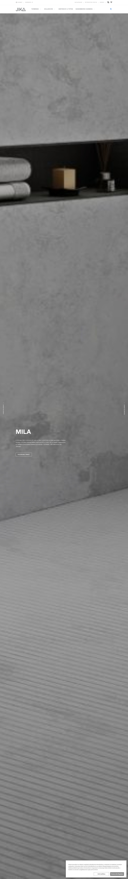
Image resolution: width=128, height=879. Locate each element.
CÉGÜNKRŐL (28, 2)
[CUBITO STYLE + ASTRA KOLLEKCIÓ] (124, 403)
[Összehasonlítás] (108, 2)
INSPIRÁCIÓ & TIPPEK (66, 9)
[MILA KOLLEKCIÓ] (3, 403)
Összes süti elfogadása (117, 874)
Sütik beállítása (101, 874)
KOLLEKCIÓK (48, 9)
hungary (20, 2)
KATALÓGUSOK (78, 2)
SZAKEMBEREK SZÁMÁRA (84, 9)
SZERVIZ (102, 2)
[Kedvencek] (111, 2)
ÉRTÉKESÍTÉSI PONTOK (91, 2)
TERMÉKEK (35, 9)
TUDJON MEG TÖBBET (24, 454)
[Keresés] (111, 10)
